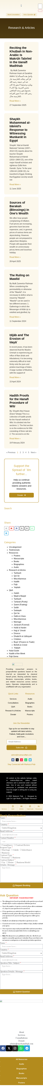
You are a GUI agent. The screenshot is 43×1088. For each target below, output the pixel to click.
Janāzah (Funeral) (21, 625)
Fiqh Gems (13, 656)
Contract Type (6, 855)
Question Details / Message (11, 972)
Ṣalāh (16, 607)
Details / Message (7, 865)
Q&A (11, 590)
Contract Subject (7, 860)
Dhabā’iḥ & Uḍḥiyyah (23, 636)
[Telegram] (30, 759)
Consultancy (7, 845)
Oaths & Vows (20, 616)
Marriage (17, 622)
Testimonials (14, 550)
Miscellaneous (20, 579)
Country (4, 825)
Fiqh (16, 584)
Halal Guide (14, 651)
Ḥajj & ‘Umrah (20, 630)
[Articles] (21, 806)
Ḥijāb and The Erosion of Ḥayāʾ (19, 338)
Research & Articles (17, 570)
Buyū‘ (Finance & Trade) (24, 642)
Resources (13, 553)
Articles (21, 809)
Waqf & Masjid (20, 596)
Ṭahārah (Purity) (20, 602)
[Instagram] (21, 759)
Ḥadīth (16, 582)
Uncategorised (15, 547)
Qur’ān (17, 576)
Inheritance (27, 850)
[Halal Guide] (30, 806)
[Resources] (39, 806)
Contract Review (23, 845)
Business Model (23, 862)
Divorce (17, 633)
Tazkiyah (17, 573)
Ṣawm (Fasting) (20, 605)
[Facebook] (12, 759)
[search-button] (40, 11)
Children (17, 639)
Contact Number (7, 838)
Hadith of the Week (17, 654)
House (11, 862)
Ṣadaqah (18, 610)
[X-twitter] (17, 759)
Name (2, 818)
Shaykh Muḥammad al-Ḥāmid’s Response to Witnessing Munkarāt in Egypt (20, 129)
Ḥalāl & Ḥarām (20, 628)
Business (5, 853)
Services (4, 809)
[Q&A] (13, 806)
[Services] (4, 806)
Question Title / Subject (10, 963)
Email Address (6, 831)
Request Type (6, 848)
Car (3, 862)
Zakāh (16, 593)
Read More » (15, 101)
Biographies (19, 564)
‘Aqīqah (17, 648)
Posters (17, 556)
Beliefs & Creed (20, 645)
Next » (33, 452)
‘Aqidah (17, 587)
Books (16, 561)
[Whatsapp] (25, 759)
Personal (6, 857)
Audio (16, 567)
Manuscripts (19, 559)
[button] (6, 528)
